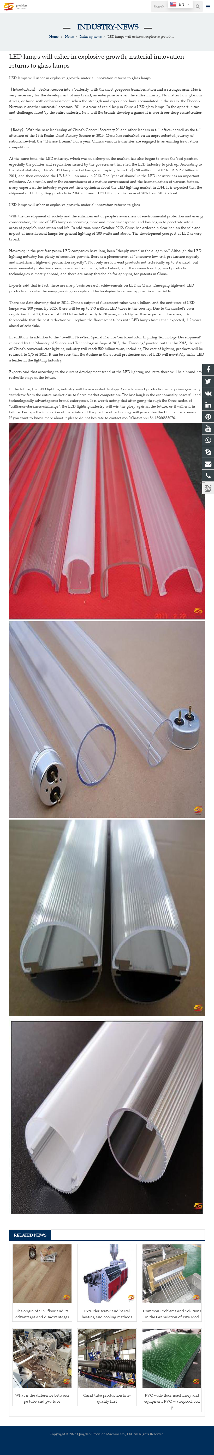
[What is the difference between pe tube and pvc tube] (42, 1358)
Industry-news (107, 26)
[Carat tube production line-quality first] (107, 1358)
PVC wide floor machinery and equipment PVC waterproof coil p (172, 1401)
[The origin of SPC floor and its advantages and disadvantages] (42, 1273)
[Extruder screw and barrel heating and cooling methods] (107, 1273)
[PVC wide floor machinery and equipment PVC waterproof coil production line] (171, 1358)
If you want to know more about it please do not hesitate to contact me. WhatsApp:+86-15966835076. (92, 418)
